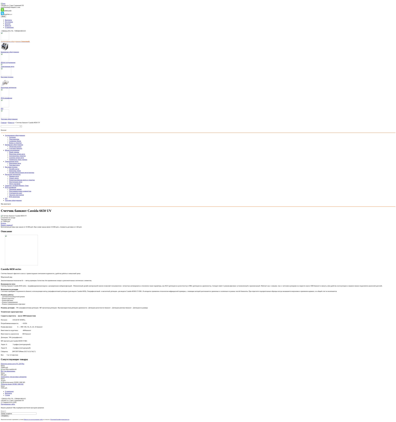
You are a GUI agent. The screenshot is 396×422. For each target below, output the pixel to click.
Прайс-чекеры (14, 152)
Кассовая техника (7, 77)
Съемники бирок (15, 141)
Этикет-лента (14, 178)
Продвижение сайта (8, 404)
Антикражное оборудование (15, 135)
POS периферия (10, 187)
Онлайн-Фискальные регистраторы (21, 172)
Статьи (7, 395)
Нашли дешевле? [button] (7, 225)
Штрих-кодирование (8, 62)
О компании (9, 27)
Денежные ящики (15, 189)
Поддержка (9, 22)
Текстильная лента (15, 182)
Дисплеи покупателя (16, 195)
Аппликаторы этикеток (17, 156)
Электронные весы (7, 66)
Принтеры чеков (15, 171)
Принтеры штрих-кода (17, 154)
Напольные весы (15, 163)
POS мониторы (14, 197)
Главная (3, 122)
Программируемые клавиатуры (20, 191)
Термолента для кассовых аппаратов (14, 377)
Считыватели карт (15, 193)
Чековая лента (14, 176)
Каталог (8, 24)
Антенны (12, 137)
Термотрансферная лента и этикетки (22, 180)
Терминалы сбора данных (18, 159)
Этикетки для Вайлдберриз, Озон (17, 185)
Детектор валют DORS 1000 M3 (12, 384)
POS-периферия (6, 98)
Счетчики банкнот (15, 148)
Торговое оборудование (9, 119)
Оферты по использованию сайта (33, 419)
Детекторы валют (15, 146)
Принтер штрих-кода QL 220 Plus (12, 364)
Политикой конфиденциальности (59, 419)
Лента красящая (14, 184)
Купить (3, 223)
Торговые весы (14, 165)
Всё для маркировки (8, 371)
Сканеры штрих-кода (16, 158)
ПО (2, 108)
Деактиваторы (14, 139)
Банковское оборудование (10, 52)
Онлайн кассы (14, 169)
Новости (8, 25)
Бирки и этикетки (15, 143)
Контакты (8, 20)
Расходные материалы (8, 87)
